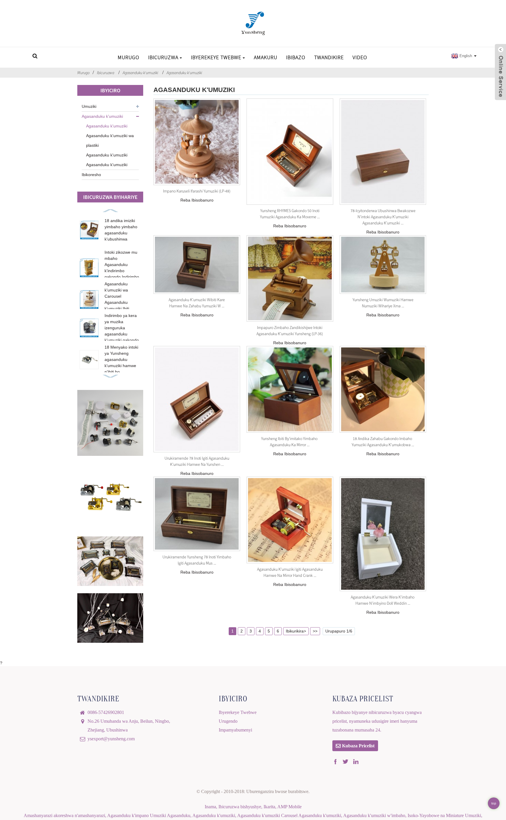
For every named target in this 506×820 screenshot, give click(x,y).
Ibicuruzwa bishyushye (239, 806)
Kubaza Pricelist (358, 745)
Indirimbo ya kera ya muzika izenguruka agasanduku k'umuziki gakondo (122, 327)
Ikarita (269, 806)
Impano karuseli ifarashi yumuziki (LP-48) (196, 191)
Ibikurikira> (296, 631)
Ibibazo (295, 57)
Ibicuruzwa (163, 57)
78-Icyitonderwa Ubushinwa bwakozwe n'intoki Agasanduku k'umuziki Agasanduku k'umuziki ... (383, 217)
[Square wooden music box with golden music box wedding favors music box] (196, 264)
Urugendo (228, 721)
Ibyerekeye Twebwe (216, 57)
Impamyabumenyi (235, 729)
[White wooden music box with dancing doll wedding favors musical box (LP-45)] (383, 534)
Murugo (128, 57)
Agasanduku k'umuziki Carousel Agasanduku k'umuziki (289, 815)
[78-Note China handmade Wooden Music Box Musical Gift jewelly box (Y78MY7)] (383, 151)
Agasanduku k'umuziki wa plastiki (110, 140)
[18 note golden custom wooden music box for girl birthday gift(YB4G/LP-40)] (383, 389)
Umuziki (89, 106)
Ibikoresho (91, 174)
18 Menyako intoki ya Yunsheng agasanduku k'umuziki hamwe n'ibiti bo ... (121, 359)
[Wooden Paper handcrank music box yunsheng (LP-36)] (290, 278)
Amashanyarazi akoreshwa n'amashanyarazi (64, 815)
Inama (210, 806)
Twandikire (329, 57)
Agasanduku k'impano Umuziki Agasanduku (148, 815)
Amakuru (265, 57)
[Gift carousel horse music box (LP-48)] (196, 141)
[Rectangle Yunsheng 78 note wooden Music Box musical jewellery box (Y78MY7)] (196, 514)
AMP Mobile (289, 806)
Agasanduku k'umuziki (140, 72)
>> (315, 631)
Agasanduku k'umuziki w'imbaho (374, 815)
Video (360, 57)
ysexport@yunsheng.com (111, 738)
